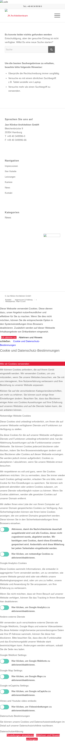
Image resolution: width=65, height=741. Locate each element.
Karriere (8, 182)
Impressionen (11, 166)
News (7, 187)
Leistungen (10, 177)
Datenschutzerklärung (11, 731)
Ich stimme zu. (8, 337)
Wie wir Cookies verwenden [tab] (14, 363)
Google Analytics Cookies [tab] (13, 563)
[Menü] (55, 15)
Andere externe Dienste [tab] (12, 616)
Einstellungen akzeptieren (20, 735)
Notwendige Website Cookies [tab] (15, 415)
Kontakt (8, 193)
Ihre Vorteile (10, 171)
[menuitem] (55, 15)
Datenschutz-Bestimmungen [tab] (15, 716)
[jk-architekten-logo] (27, 15)
